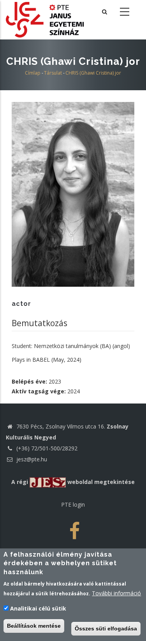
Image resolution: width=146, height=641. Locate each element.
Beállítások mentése (34, 626)
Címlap (32, 73)
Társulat (53, 73)
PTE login (73, 504)
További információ (116, 593)
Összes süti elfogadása (106, 628)
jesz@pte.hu (31, 459)
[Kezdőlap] (45, 19)
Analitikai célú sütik (38, 608)
